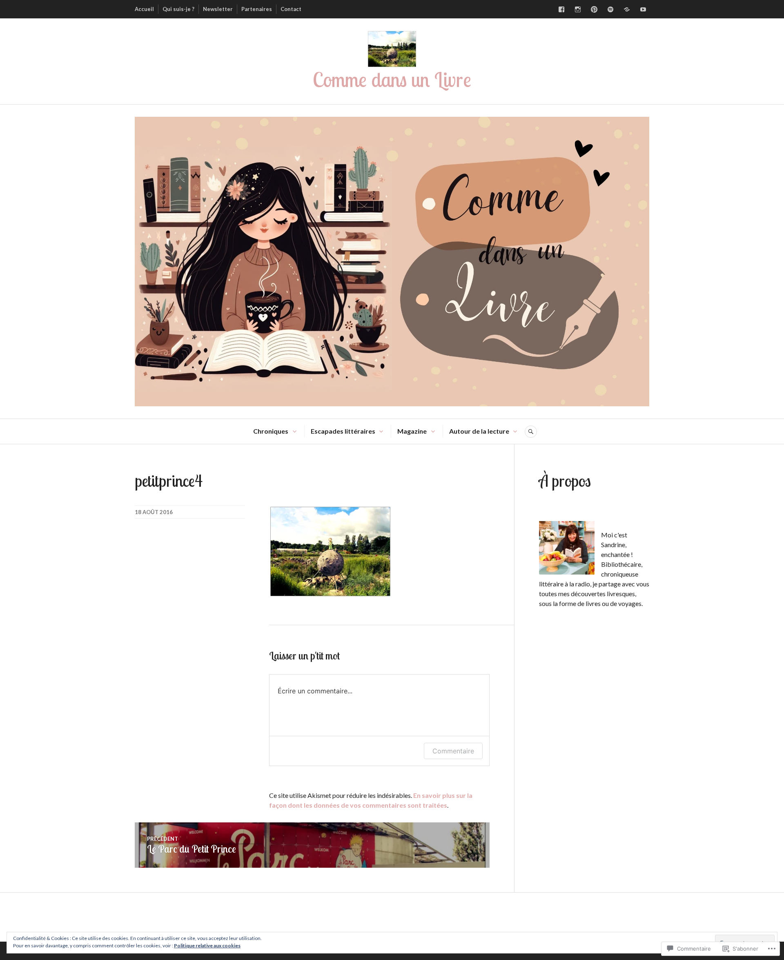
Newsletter (218, 9)
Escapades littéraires (343, 431)
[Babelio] (627, 9)
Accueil (144, 9)
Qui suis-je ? (178, 9)
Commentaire (453, 751)
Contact (291, 9)
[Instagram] (578, 9)
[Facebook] (561, 9)
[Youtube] (643, 9)
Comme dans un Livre (392, 79)
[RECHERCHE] (531, 431)
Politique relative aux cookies (207, 945)
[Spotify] (610, 9)
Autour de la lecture (479, 431)
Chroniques (270, 431)
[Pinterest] (594, 9)
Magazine (412, 431)
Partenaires (256, 9)
